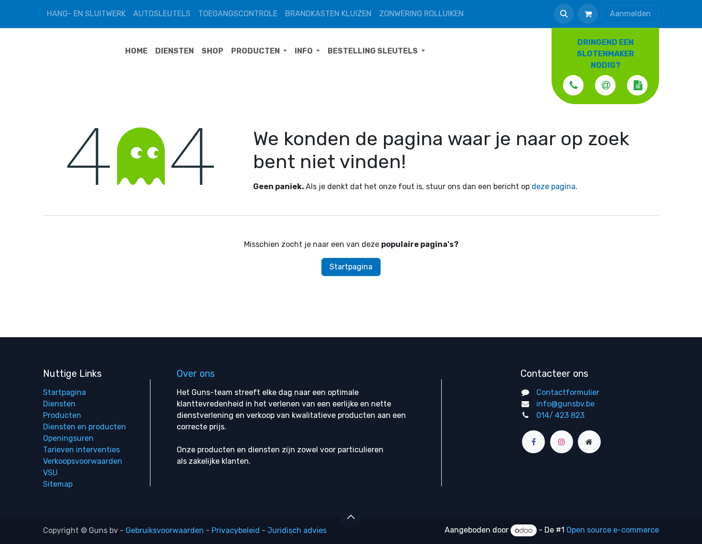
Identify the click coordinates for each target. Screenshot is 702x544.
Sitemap (58, 484)
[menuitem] (136, 51)
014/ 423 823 (560, 415)
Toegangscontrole (237, 13)
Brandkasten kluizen (328, 13)
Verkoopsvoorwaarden (82, 461)
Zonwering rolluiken (421, 13)
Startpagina (351, 266)
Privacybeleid (236, 530)
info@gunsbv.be (565, 403)
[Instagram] (561, 441)
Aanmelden (630, 13)
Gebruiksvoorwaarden (165, 530)
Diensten (59, 403)
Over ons (196, 373)
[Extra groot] (589, 441)
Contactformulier (567, 392)
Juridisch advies (297, 530)
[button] (564, 14)
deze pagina (553, 186)
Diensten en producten (84, 426)
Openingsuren (68, 438)
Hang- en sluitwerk (86, 13)
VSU (50, 472)
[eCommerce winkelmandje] (588, 14)
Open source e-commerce (612, 530)
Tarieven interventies (81, 449)
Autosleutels (162, 13)
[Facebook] (533, 441)
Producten (62, 415)
